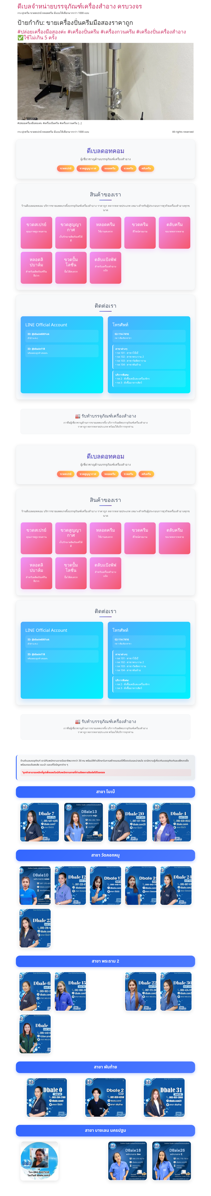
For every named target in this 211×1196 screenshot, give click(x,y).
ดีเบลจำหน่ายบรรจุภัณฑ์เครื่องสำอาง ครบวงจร (79, 6)
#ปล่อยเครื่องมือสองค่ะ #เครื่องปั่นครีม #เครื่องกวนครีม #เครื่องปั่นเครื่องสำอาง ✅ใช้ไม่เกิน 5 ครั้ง (101, 34)
